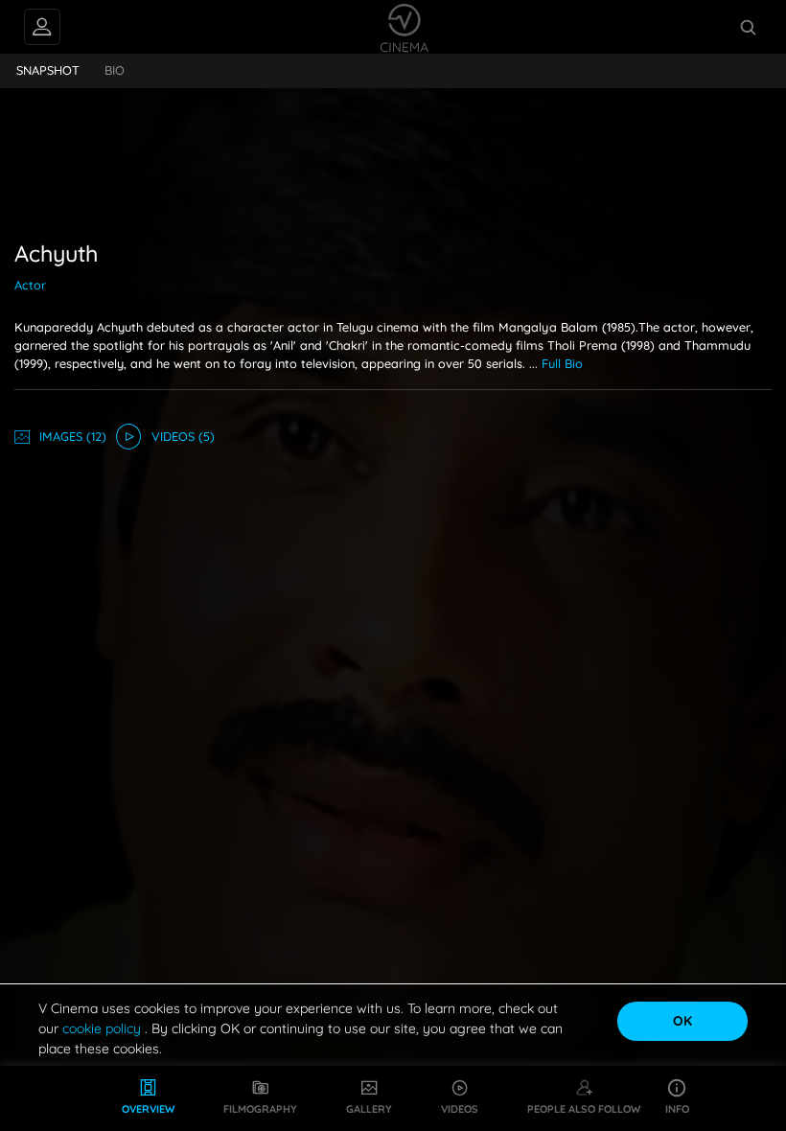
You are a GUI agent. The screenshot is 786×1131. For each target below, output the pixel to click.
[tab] (48, 71)
